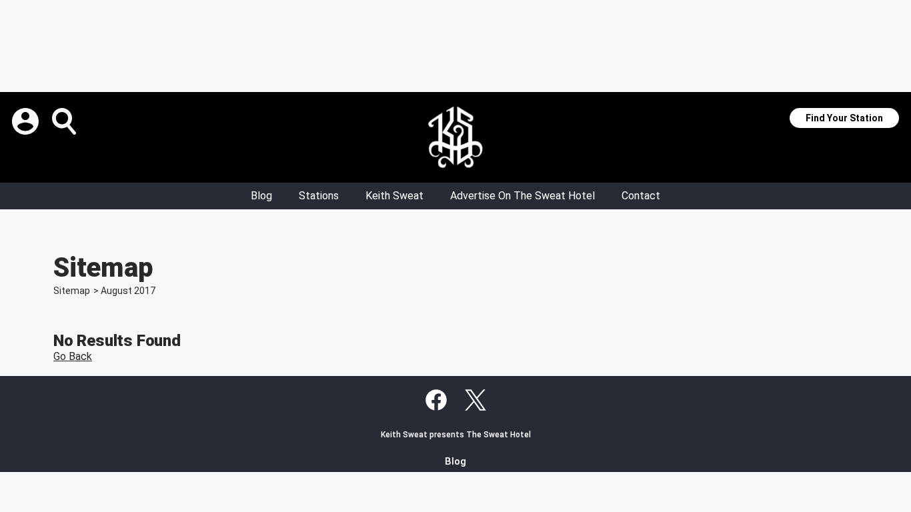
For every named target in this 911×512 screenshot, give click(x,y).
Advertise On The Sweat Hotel (522, 195)
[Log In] (26, 121)
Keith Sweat (394, 195)
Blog (261, 195)
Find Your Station (844, 118)
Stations (319, 195)
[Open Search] (65, 121)
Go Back (72, 356)
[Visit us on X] (476, 400)
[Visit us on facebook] (436, 400)
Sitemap (71, 290)
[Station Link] (455, 137)
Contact (641, 195)
